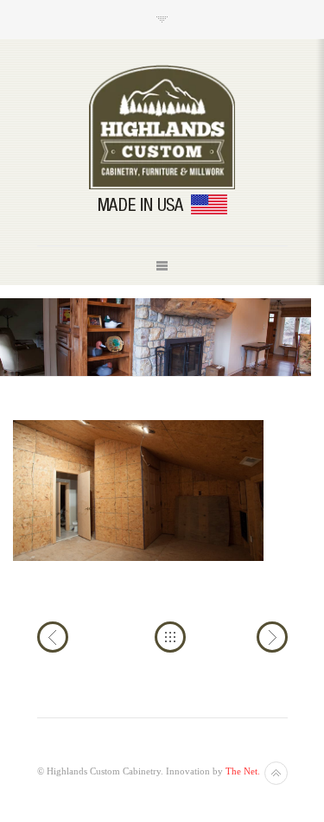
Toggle (162, 19)
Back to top (276, 773)
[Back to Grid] (170, 637)
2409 (52, 637)
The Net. (243, 771)
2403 (272, 637)
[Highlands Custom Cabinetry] (162, 127)
